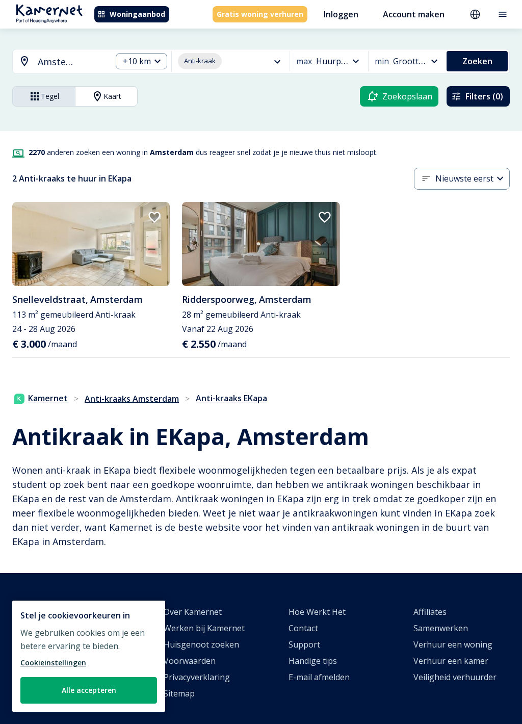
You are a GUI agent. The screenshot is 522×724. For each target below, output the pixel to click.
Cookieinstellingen (53, 662)
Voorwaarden (190, 660)
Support (304, 644)
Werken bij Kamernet (204, 628)
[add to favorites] (154, 217)
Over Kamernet (193, 611)
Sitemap (179, 693)
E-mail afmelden (319, 677)
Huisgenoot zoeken (201, 644)
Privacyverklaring (197, 677)
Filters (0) (484, 96)
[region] (88, 656)
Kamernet (48, 398)
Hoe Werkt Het (317, 611)
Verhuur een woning (452, 644)
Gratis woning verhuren (260, 14)
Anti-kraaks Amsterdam (132, 398)
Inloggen (341, 14)
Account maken (414, 14)
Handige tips (313, 660)
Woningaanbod (137, 14)
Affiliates (430, 611)
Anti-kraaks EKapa (231, 398)
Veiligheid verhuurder (455, 677)
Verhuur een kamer (450, 660)
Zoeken (477, 61)
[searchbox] (71, 62)
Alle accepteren (89, 690)
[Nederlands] (475, 14)
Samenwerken (440, 628)
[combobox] (56, 62)
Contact (303, 628)
